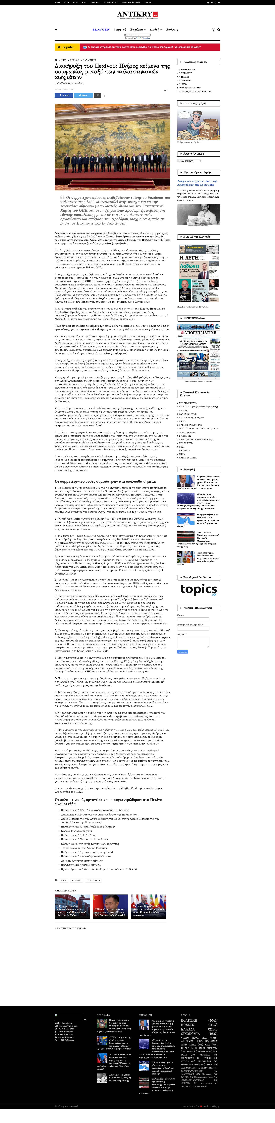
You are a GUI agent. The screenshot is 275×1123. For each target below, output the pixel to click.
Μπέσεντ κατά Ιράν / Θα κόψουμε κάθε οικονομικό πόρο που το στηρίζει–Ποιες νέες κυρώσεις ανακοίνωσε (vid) (114, 1026)
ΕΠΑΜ (182, 454)
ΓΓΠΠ (75, 2)
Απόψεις (172, 29)
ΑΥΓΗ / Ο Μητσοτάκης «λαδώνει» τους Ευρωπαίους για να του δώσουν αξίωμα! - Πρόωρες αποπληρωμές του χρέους (114, 1043)
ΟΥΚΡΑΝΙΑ (206, 1051)
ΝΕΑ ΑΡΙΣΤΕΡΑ (186, 443)
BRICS (209, 1064)
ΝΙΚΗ (181, 447)
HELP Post (95, 2)
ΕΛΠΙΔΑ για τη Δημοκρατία (191, 418)
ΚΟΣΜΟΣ (74, 60)
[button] (213, 29)
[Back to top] (268, 1116)
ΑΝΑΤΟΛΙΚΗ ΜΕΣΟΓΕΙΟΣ (192, 1080)
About (57, 2)
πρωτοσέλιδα (191, 381)
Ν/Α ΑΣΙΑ (185, 1077)
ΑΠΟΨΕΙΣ (187, 1041)
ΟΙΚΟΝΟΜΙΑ (190, 1034)
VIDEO (185, 1037)
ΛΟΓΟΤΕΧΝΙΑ (206, 1083)
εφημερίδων (201, 381)
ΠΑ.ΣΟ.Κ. (183, 410)
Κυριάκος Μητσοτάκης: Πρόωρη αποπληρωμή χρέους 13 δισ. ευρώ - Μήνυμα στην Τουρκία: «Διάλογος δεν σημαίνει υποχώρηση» (198, 482)
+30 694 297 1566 (65, 1029)
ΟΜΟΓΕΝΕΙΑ (186, 1086)
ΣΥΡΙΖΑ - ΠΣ (185, 436)
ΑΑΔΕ (66, 2)
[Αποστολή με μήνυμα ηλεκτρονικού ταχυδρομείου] (97, 95)
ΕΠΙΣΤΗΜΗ (207, 1068)
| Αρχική (120, 29)
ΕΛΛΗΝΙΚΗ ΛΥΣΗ (188, 414)
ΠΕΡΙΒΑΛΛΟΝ (204, 1061)
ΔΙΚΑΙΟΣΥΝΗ (187, 1058)
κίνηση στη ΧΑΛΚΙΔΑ (131, 2)
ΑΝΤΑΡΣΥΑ (184, 450)
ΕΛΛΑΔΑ (188, 1029)
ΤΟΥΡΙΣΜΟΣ (200, 1086)
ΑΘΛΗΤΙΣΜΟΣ (187, 1074)
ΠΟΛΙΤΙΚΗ (189, 1020)
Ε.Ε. (204, 1037)
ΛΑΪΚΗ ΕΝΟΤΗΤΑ (188, 458)
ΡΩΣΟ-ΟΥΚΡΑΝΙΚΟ (190, 1064)
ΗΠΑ (207, 1044)
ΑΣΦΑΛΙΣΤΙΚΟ (188, 1068)
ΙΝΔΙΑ (184, 1055)
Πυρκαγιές (206, 1074)
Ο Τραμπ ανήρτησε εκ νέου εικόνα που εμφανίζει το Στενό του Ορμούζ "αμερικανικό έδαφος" (198, 520)
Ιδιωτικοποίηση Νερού (203, 1077)
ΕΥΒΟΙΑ (185, 1061)
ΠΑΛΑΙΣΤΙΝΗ (89, 60)
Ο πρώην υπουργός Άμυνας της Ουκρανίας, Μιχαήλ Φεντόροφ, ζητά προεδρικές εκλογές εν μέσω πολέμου (149, 47)
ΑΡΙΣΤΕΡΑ (185, 1083)
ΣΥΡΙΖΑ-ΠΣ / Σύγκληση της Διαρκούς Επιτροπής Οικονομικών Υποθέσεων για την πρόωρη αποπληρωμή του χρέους (198, 539)
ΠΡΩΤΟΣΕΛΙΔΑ (111, 2)
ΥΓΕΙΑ (192, 1044)
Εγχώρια (136, 29)
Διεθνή (154, 29)
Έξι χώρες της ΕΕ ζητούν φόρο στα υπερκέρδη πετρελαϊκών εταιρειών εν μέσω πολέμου (198, 558)
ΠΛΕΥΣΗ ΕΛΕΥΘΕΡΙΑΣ (190, 425)
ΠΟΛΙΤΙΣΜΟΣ (189, 1048)
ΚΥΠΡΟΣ (207, 1058)
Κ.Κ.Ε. (182, 421)
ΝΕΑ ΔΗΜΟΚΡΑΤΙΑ (188, 403)
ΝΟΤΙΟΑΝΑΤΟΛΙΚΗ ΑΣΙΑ (192, 1071)
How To (147, 2)
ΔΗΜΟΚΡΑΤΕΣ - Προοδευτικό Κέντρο (196, 439)
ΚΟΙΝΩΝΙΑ (211, 1041)
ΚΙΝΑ (63, 60)
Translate (146, 38)
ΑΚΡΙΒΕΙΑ (205, 1055)
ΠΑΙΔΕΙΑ (190, 1051)
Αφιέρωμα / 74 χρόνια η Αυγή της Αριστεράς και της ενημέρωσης (120, 1078)
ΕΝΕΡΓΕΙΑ (212, 1048)
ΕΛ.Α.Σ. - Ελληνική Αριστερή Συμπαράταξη (198, 407)
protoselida (209, 381)
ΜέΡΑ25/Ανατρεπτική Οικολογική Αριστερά (198, 428)
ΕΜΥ (84, 2)
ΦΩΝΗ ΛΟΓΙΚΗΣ (187, 432)
